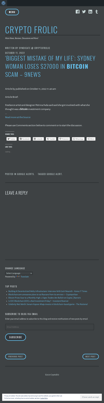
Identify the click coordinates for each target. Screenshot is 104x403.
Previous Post (17, 356)
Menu (12, 12)
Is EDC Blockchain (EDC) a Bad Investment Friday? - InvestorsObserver (38, 301)
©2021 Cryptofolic (52, 375)
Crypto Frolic (31, 29)
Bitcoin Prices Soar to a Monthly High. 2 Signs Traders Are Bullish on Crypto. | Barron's (44, 298)
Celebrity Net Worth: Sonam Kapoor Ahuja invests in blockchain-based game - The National (48, 304)
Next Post (92, 356)
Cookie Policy (44, 398)
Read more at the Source (17, 117)
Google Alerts (25, 174)
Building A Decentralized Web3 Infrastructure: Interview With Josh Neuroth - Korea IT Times (47, 291)
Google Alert (54, 174)
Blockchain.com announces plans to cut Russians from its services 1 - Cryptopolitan (43, 294)
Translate (25, 277)
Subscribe (15, 337)
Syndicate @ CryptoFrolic (34, 48)
